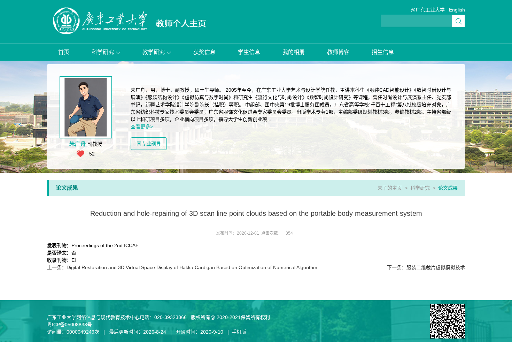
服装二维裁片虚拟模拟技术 (426, 267)
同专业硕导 (149, 143)
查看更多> (142, 126)
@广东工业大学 (428, 10)
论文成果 (448, 188)
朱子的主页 (390, 188)
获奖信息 (204, 52)
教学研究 (153, 52)
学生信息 (249, 52)
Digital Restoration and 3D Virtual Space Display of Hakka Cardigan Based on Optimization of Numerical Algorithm (182, 267)
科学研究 (103, 52)
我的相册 (293, 52)
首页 (63, 52)
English (457, 10)
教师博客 (338, 52)
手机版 (239, 332)
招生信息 (383, 52)
